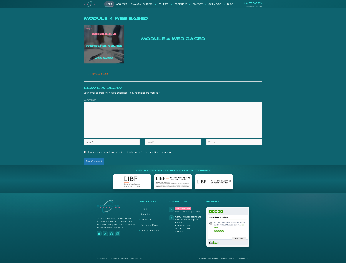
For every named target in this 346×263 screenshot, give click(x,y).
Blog (230, 4)
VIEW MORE (239, 239)
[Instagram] (111, 233)
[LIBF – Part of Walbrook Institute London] (132, 181)
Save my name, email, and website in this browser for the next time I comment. (129, 152)
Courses (164, 4)
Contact (197, 4)
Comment (90, 100)
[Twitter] (105, 233)
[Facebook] (99, 233)
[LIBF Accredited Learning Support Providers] (214, 181)
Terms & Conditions (150, 230)
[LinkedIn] (117, 233)
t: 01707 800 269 (253, 3)
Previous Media (98, 73)
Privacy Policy (228, 258)
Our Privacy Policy (149, 225)
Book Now (180, 4)
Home (109, 4)
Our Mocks (214, 4)
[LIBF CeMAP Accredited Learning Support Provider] (173, 181)
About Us (121, 4)
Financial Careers (142, 4)
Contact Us (146, 219)
